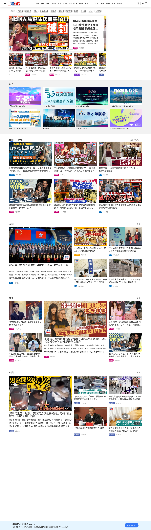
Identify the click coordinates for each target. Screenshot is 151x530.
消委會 (36, 11)
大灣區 (12, 74)
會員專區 (98, 11)
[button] (104, 34)
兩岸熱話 (111, 434)
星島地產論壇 (44, 11)
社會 (100, 174)
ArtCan (91, 11)
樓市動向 (86, 74)
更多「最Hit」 (135, 140)
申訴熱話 (76, 255)
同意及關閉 (131, 525)
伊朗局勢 (20, 11)
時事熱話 (12, 174)
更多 (138, 224)
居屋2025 (28, 11)
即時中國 (76, 403)
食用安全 (61, 74)
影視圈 (56, 174)
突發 (100, 212)
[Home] (14, 3)
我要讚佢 (61, 11)
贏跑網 (76, 11)
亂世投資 (53, 11)
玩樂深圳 (69, 11)
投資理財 (37, 74)
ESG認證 (83, 11)
